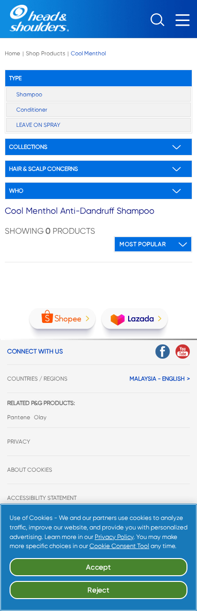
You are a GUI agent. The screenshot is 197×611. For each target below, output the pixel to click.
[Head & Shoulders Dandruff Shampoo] (34, 18)
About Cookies (29, 469)
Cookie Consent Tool (119, 545)
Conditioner (31, 109)
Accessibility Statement (42, 498)
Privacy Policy (114, 536)
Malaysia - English (157, 378)
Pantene (18, 417)
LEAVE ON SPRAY (38, 125)
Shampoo (29, 94)
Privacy (18, 441)
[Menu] (185, 22)
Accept (98, 567)
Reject (98, 590)
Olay (40, 417)
